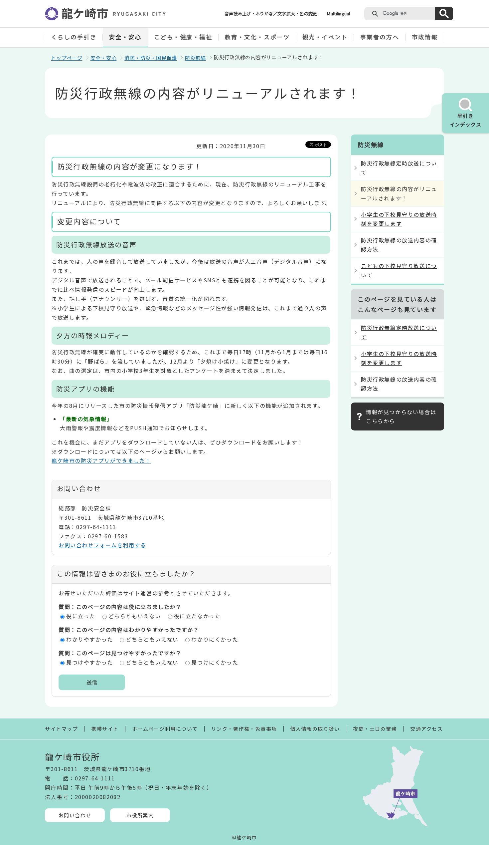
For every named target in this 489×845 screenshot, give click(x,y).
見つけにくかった (214, 662)
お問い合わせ (75, 815)
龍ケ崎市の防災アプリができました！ (101, 460)
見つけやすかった (89, 662)
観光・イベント (325, 37)
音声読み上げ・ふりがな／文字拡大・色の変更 (271, 13)
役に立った (80, 616)
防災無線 (195, 57)
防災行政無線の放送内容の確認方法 (399, 244)
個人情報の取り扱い (315, 728)
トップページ (66, 57)
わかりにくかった (214, 639)
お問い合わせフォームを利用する (102, 545)
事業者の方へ (379, 37)
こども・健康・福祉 (183, 37)
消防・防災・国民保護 (150, 57)
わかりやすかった (89, 639)
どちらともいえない (134, 616)
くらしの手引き (74, 37)
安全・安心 (125, 37)
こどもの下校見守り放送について (399, 270)
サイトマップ (61, 728)
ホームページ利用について (165, 728)
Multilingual (338, 13)
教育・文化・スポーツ (257, 37)
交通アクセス (426, 728)
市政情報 (425, 37)
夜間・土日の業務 (375, 728)
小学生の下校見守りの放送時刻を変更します (399, 218)
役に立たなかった (197, 616)
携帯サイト (105, 728)
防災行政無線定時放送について (399, 167)
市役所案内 (140, 815)
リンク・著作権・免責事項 (244, 728)
